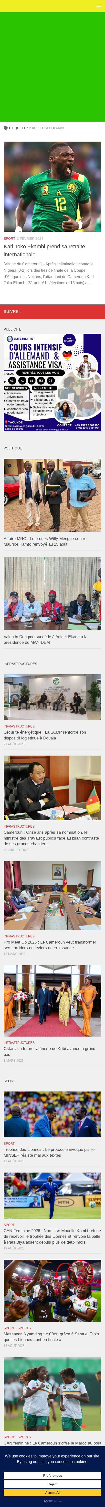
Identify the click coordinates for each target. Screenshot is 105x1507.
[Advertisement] (52, 67)
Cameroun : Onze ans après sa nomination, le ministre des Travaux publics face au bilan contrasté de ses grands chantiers (51, 838)
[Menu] (99, 6)
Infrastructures (19, 726)
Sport (9, 238)
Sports (24, 1328)
